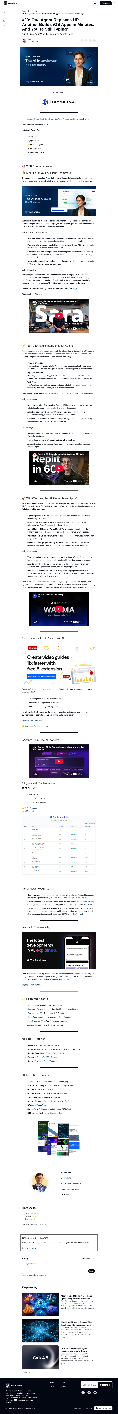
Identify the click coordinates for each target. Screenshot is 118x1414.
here (40, 294)
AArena (30, 119)
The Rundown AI (64, 977)
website (68, 1178)
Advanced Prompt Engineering (47, 1061)
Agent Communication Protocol (46, 1045)
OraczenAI (31, 1009)
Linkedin (75, 1183)
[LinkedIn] (89, 1392)
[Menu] (113, 3)
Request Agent (39, 119)
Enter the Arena (31, 808)
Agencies (80, 119)
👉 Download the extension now (35, 726)
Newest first (86, 1258)
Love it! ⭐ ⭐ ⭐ (32, 1213)
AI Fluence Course (44, 1049)
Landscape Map (70, 119)
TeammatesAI (33, 1005)
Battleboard (29, 811)
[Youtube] (95, 1392)
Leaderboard (59, 119)
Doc (65, 1082)
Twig (29, 1013)
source (85, 898)
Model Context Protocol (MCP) (52, 1053)
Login (95, 3)
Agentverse (32, 1025)
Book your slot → (29, 1248)
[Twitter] (83, 1392)
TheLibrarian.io (33, 1021)
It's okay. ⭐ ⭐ (31, 1216)
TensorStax (32, 1017)
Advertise (87, 119)
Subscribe (106, 3)
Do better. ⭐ (30, 1219)
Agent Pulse (26, 11)
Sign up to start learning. (32, 985)
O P (29, 39)
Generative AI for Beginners (48, 1057)
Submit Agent (49, 119)
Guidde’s (62, 689)
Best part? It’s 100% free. (32, 720)
